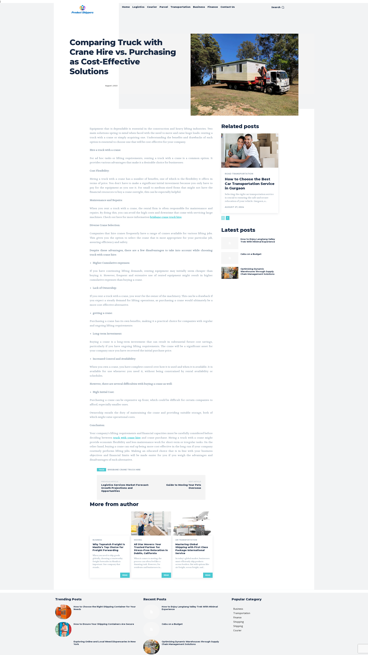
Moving (138, 540)
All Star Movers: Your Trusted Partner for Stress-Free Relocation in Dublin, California (151, 549)
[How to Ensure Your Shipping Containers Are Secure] (63, 629)
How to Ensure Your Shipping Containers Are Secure (104, 624)
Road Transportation (239, 174)
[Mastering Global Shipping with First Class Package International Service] (192, 523)
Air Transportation (186, 540)
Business (97, 540)
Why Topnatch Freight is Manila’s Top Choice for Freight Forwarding (109, 547)
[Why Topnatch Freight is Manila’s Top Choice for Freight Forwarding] (110, 523)
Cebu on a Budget (250, 254)
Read (125, 575)
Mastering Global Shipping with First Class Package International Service (191, 549)
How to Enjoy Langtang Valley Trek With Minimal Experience (257, 240)
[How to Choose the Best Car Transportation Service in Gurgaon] (249, 150)
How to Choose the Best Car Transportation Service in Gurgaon (249, 183)
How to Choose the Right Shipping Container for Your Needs (105, 608)
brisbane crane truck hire (124, 469)
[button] (277, 7)
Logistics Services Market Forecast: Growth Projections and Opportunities (125, 488)
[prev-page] (223, 218)
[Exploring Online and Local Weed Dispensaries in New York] (63, 647)
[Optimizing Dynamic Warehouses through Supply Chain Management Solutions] (229, 273)
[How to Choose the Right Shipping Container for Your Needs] (63, 612)
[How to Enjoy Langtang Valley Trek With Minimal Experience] (229, 243)
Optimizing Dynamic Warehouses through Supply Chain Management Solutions (257, 271)
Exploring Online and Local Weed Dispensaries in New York (105, 643)
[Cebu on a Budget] (229, 258)
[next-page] (227, 218)
